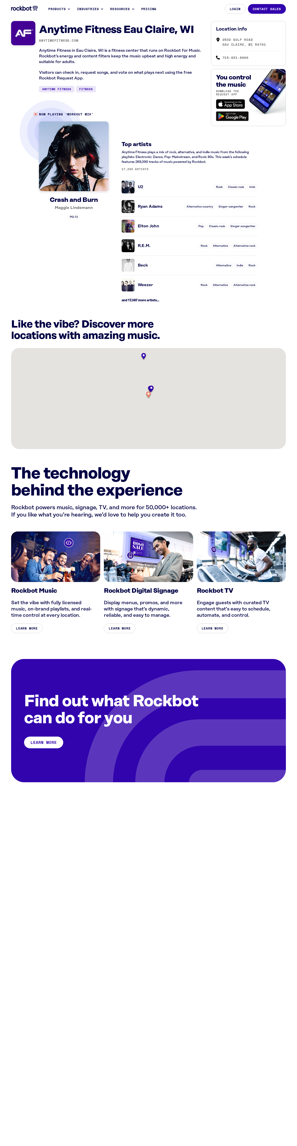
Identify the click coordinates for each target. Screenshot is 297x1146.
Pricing (149, 8)
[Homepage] (24, 8)
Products (57, 8)
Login (235, 8)
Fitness (86, 89)
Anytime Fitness (56, 89)
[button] (148, 395)
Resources (120, 8)
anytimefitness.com (58, 40)
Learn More (27, 628)
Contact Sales (267, 8)
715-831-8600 (235, 57)
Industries (88, 8)
